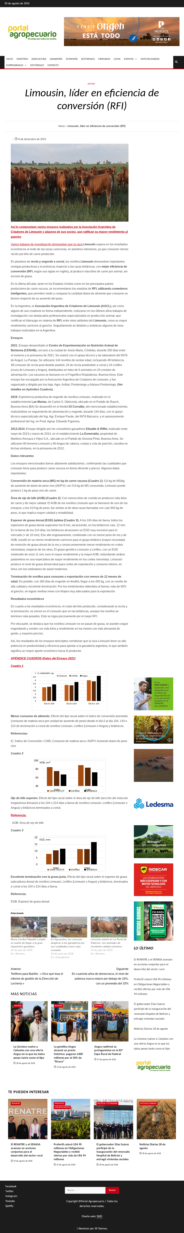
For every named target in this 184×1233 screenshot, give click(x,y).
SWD (99, 1216)
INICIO (9, 59)
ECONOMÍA (72, 59)
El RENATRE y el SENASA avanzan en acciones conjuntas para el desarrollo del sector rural (153, 964)
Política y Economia (107, 1103)
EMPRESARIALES (14, 65)
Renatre (16, 1103)
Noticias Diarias (148, 1103)
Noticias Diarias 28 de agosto (151, 1029)
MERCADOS (104, 59)
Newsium (84, 1228)
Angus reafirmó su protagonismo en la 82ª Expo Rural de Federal (108, 1050)
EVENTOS (129, 59)
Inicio (61, 126)
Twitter (9, 1191)
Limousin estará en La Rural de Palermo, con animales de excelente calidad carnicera (108, 943)
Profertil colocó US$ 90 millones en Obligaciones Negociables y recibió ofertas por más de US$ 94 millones (70, 1152)
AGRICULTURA (38, 59)
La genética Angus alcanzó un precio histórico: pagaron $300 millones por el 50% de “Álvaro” (68, 1054)
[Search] (176, 62)
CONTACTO (53, 65)
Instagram (11, 1196)
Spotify (9, 1206)
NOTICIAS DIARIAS (150, 59)
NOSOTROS (22, 59)
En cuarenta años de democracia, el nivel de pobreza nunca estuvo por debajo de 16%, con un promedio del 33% (100, 976)
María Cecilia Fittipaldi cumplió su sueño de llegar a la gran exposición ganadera (28, 943)
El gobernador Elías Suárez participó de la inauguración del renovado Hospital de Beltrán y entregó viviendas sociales (113, 1152)
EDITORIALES (88, 59)
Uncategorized (62, 1107)
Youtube (10, 1201)
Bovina (91, 84)
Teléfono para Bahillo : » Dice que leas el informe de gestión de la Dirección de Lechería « (37, 976)
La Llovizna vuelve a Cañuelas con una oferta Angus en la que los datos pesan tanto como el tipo (153, 1044)
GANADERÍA (56, 59)
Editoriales (37, 65)
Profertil (59, 1103)
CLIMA (117, 59)
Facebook (10, 1186)
